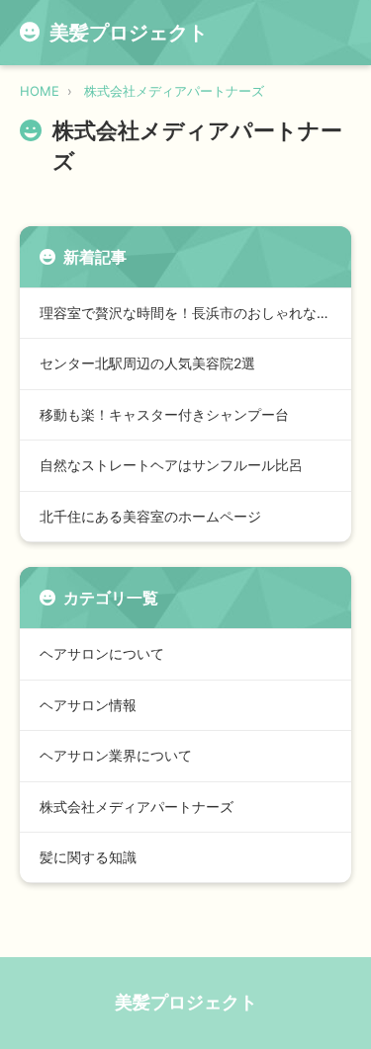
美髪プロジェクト (186, 1002)
